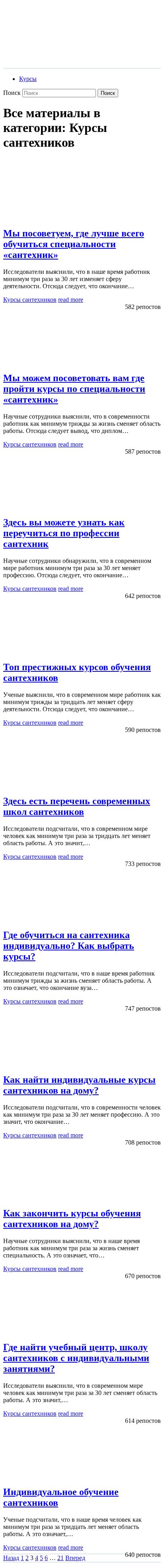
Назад (11, 1557)
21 (60, 1557)
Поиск (12, 92)
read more (70, 299)
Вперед (75, 1557)
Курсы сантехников (30, 299)
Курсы (28, 78)
